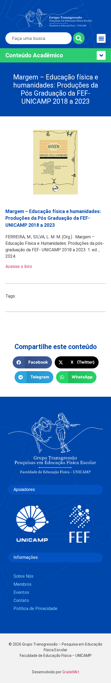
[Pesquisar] (79, 38)
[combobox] (38, 38)
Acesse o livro (18, 266)
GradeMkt (70, 672)
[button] (101, 38)
